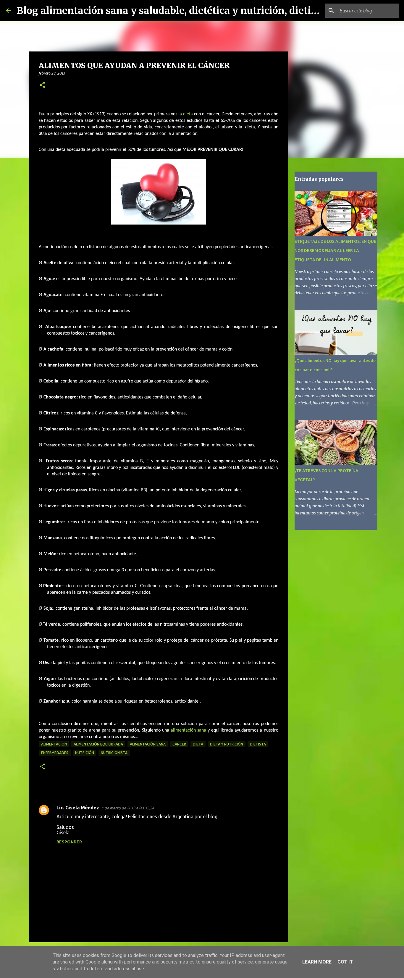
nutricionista (114, 753)
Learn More (317, 962)
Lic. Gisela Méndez (77, 807)
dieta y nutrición (226, 744)
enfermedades (54, 753)
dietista (258, 744)
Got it (345, 962)
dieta (188, 114)
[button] (42, 85)
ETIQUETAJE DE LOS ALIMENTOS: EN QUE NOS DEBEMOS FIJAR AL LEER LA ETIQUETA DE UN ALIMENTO (335, 250)
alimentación (54, 744)
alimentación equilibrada (98, 744)
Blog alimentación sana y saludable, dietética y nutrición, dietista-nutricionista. (205, 11)
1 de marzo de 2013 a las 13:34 (127, 808)
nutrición (84, 753)
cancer (179, 744)
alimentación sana (188, 730)
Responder (69, 842)
